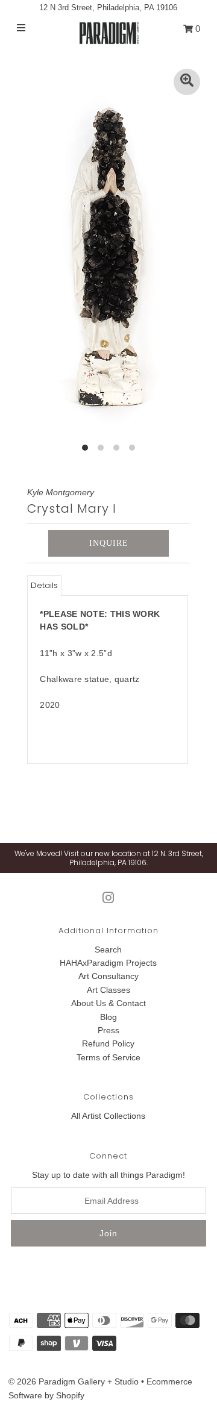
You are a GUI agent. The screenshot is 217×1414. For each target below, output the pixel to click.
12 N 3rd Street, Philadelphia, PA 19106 (108, 7)
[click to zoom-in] (187, 82)
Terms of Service (108, 1057)
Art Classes (108, 990)
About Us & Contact (108, 1003)
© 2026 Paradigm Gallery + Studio (73, 1381)
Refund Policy (108, 1043)
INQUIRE (108, 543)
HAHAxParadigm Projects (108, 963)
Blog (108, 1017)
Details (44, 585)
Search (108, 949)
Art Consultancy (108, 976)
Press (108, 1030)
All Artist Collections (108, 1116)
